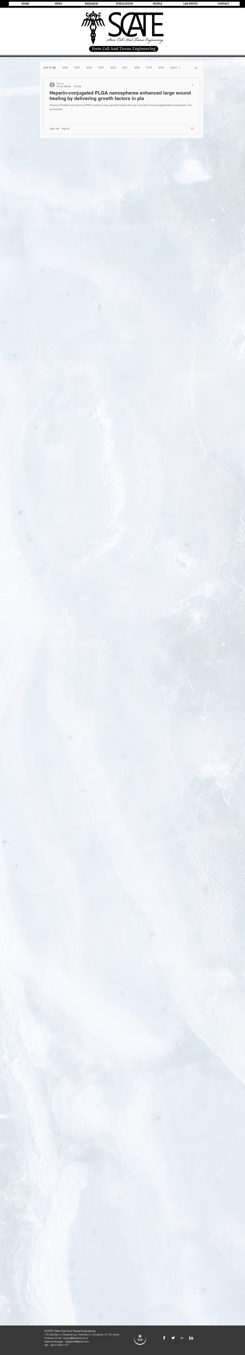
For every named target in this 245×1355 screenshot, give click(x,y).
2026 (65, 67)
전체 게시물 (49, 67)
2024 (89, 67)
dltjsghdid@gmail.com (77, 1341)
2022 (113, 67)
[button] (195, 68)
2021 (125, 67)
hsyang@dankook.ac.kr (75, 1337)
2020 (137, 67)
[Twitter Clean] (173, 1338)
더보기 (173, 67)
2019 (149, 67)
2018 (161, 67)
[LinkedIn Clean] (191, 1338)
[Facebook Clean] (164, 1338)
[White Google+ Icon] (182, 1338)
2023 (101, 67)
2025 (77, 67)
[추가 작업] (193, 85)
